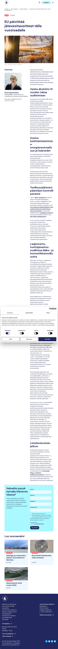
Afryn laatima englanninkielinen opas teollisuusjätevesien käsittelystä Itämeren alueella (41, 209)
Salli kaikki (47, 339)
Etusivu (7, 9)
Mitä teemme (14, 9)
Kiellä (10, 339)
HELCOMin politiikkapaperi (38, 216)
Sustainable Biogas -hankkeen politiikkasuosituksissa (40, 473)
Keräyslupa (17, 643)
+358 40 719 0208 (9, 100)
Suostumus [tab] (10, 312)
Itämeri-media (23, 9)
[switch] (22, 334)
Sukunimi (32, 495)
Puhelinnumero (33, 507)
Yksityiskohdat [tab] (29, 312)
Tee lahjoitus (6, 623)
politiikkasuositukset (46, 213)
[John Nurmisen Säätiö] (6, 3)
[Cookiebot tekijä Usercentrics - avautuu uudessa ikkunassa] (50, 309)
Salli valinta (29, 339)
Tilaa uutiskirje (34, 527)
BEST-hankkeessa (40, 197)
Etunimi (32, 489)
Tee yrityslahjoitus (8, 634)
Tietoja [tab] (48, 312)
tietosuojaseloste (39, 523)
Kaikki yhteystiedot (46, 615)
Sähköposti (32, 501)
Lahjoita (46, 2)
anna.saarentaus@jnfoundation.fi (13, 99)
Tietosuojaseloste (7, 643)
